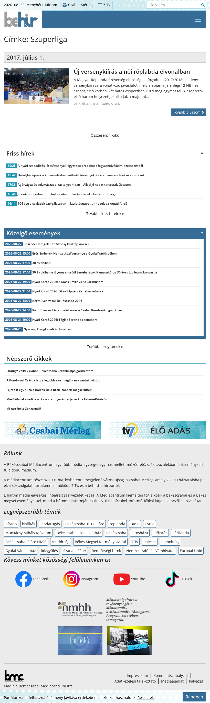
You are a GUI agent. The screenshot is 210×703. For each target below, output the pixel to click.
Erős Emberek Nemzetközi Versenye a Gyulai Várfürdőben (74, 253)
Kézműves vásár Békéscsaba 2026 (57, 301)
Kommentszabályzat (170, 675)
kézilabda (181, 532)
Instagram (89, 578)
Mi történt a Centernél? (23, 409)
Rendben (194, 697)
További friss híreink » (105, 213)
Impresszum (137, 675)
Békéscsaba (116, 532)
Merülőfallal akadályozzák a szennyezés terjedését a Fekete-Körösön (56, 399)
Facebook (40, 578)
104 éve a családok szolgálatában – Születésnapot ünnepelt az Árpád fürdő (72, 203)
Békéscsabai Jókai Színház (79, 532)
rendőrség (60, 541)
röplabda (117, 523)
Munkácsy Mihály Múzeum (28, 532)
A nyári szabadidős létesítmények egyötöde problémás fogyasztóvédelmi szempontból (80, 165)
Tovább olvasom (187, 112)
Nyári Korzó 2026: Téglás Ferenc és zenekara (65, 319)
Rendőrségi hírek (106, 550)
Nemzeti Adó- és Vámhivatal (150, 550)
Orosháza (140, 532)
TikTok (186, 578)
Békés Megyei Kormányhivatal (100, 541)
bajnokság (170, 541)
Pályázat (196, 681)
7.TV (106, 4)
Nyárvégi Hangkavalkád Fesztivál (47, 329)
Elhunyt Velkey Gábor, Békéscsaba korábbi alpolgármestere (49, 371)
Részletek (146, 697)
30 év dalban (41, 263)
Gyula (149, 523)
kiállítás (28, 523)
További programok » (105, 346)
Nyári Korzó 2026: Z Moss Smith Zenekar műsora (67, 282)
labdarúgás (50, 523)
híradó (11, 523)
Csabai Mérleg (80, 4)
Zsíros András (111, 103)
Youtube (137, 578)
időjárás (160, 532)
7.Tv (134, 541)
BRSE (135, 523)
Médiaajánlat (172, 681)
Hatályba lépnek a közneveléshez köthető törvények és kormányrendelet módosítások (81, 175)
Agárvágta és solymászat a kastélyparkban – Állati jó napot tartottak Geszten (74, 184)
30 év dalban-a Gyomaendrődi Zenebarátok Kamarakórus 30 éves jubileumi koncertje (94, 272)
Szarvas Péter (74, 550)
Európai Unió (191, 550)
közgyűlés (49, 550)
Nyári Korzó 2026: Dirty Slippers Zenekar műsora (67, 291)
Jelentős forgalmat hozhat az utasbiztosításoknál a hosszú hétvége (67, 194)
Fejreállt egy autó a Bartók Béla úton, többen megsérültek (49, 390)
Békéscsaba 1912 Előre (84, 523)
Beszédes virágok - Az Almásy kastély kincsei (56, 244)
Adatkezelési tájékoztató (135, 681)
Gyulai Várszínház (20, 550)
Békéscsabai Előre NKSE (25, 541)
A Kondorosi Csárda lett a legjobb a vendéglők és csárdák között (53, 380)
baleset (149, 541)
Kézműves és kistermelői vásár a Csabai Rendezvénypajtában (77, 310)
